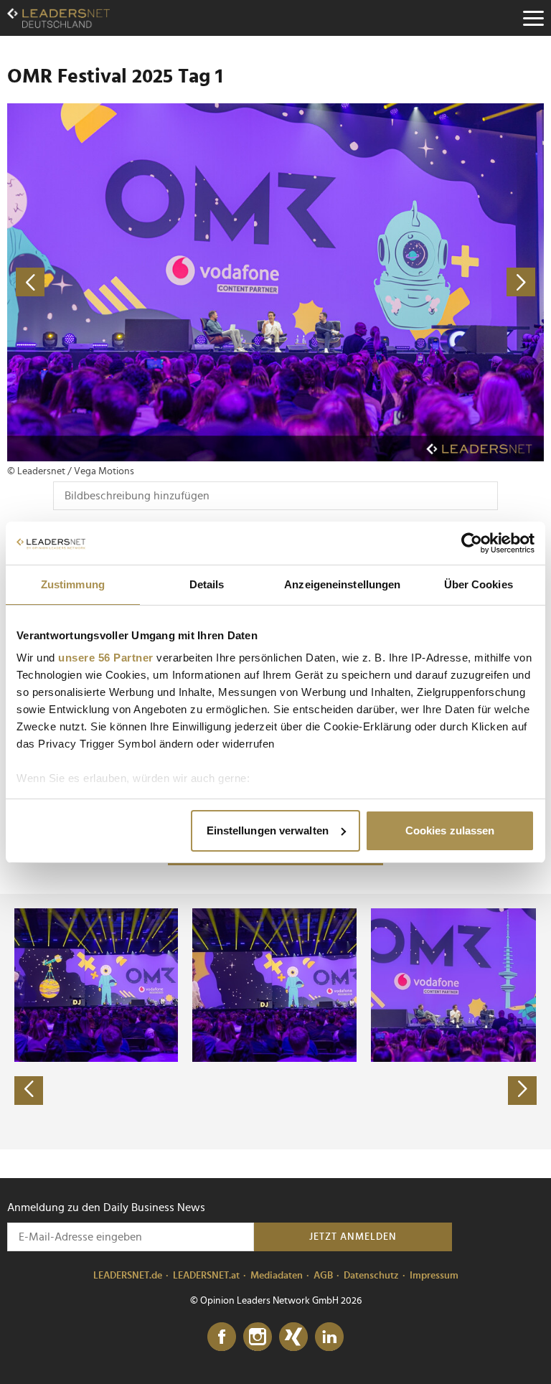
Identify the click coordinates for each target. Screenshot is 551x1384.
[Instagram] (257, 1337)
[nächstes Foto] (410, 282)
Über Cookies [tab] (478, 584)
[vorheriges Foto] (141, 282)
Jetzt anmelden (353, 1237)
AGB (323, 1276)
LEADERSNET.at (206, 1276)
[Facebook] (221, 1337)
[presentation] (28, 1090)
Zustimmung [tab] (73, 584)
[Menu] (533, 18)
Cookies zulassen (450, 830)
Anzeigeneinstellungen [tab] (342, 584)
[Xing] (293, 1337)
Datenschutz (371, 1276)
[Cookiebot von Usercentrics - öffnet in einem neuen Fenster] (471, 543)
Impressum (434, 1276)
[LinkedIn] (329, 1337)
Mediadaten (276, 1276)
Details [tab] (207, 584)
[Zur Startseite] (58, 18)
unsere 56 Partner (106, 657)
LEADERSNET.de (127, 1276)
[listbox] (275, 1021)
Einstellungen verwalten (268, 830)
